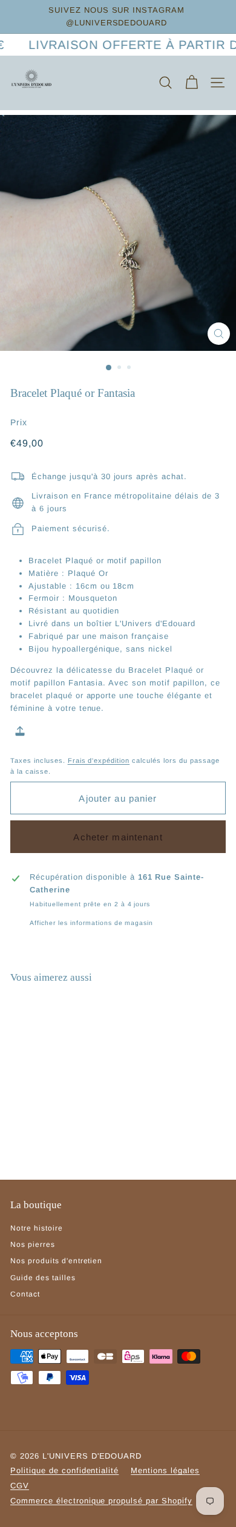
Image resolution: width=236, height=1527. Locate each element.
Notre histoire (36, 1228)
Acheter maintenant (117, 837)
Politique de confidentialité (64, 1470)
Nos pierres (32, 1244)
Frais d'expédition (99, 760)
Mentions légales (165, 1470)
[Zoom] (219, 333)
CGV (19, 1485)
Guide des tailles (43, 1278)
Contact (25, 1294)
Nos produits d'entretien (56, 1261)
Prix (18, 422)
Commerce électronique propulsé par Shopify (101, 1500)
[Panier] (191, 82)
